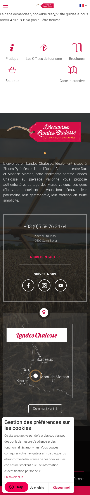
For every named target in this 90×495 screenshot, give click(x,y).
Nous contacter (45, 257)
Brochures (77, 59)
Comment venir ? (45, 409)
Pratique (11, 59)
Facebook (28, 286)
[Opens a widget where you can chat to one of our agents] (16, 487)
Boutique (12, 81)
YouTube (61, 286)
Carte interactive (72, 81)
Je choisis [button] (37, 487)
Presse (78, 479)
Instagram (45, 286)
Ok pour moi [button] (61, 487)
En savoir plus (13, 477)
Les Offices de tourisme (44, 59)
